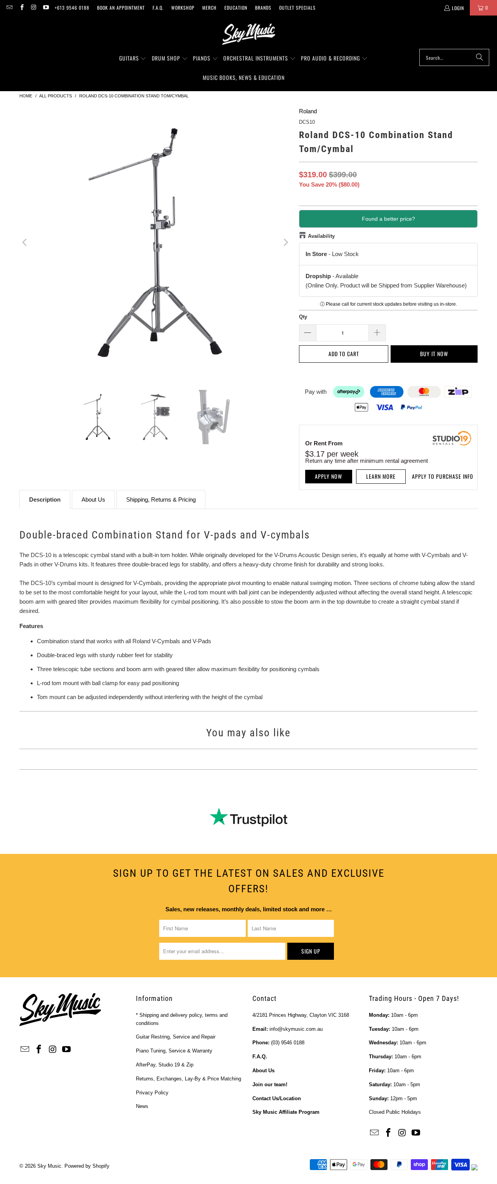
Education (235, 7)
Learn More (381, 476)
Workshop (183, 7)
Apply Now (328, 476)
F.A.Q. (158, 7)
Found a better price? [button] (388, 219)
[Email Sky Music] (9, 7)
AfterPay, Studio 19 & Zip (164, 1065)
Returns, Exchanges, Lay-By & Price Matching (188, 1079)
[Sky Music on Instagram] (33, 7)
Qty (303, 317)
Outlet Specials (297, 7)
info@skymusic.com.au (296, 1029)
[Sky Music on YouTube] (45, 7)
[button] (133, 58)
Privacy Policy (152, 1093)
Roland (308, 111)
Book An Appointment (121, 7)
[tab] (44, 499)
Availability (321, 236)
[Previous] (25, 242)
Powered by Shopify (86, 1166)
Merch (209, 7)
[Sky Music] (248, 34)
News (142, 1106)
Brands (263, 7)
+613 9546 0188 (72, 7)
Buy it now (434, 354)
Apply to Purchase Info (442, 476)
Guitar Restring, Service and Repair (175, 1037)
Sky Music (49, 1166)
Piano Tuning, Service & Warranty (174, 1051)
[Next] (285, 242)
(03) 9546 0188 (287, 1043)
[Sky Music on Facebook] (21, 7)
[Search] (479, 57)
